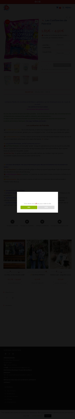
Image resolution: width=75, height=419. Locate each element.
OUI (29, 207)
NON (46, 207)
